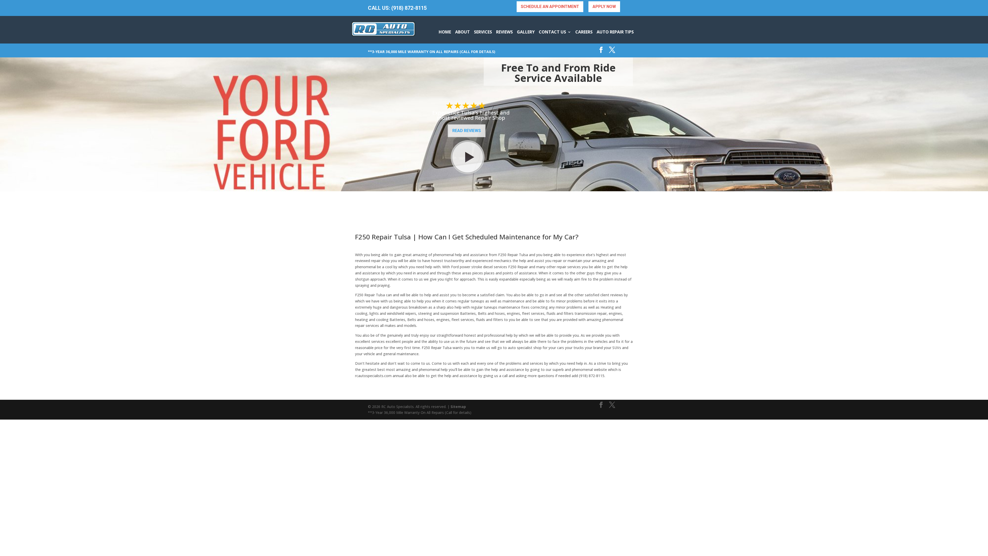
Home (445, 32)
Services (483, 32)
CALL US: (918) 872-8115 (397, 8)
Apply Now (604, 6)
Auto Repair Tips (615, 32)
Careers (584, 32)
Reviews (504, 32)
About (462, 32)
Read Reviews (466, 130)
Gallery (526, 32)
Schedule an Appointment (550, 6)
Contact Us (552, 32)
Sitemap (458, 406)
